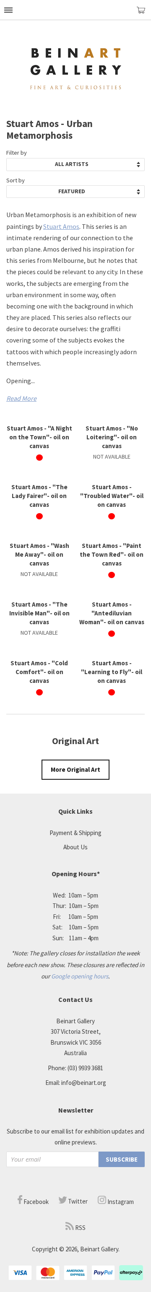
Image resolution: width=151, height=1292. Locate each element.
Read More (21, 398)
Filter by (16, 152)
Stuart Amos (61, 226)
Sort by (15, 180)
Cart (144, 13)
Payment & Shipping (75, 833)
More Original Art (75, 769)
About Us (75, 847)
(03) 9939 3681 (85, 1068)
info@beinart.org (83, 1083)
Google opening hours (79, 976)
